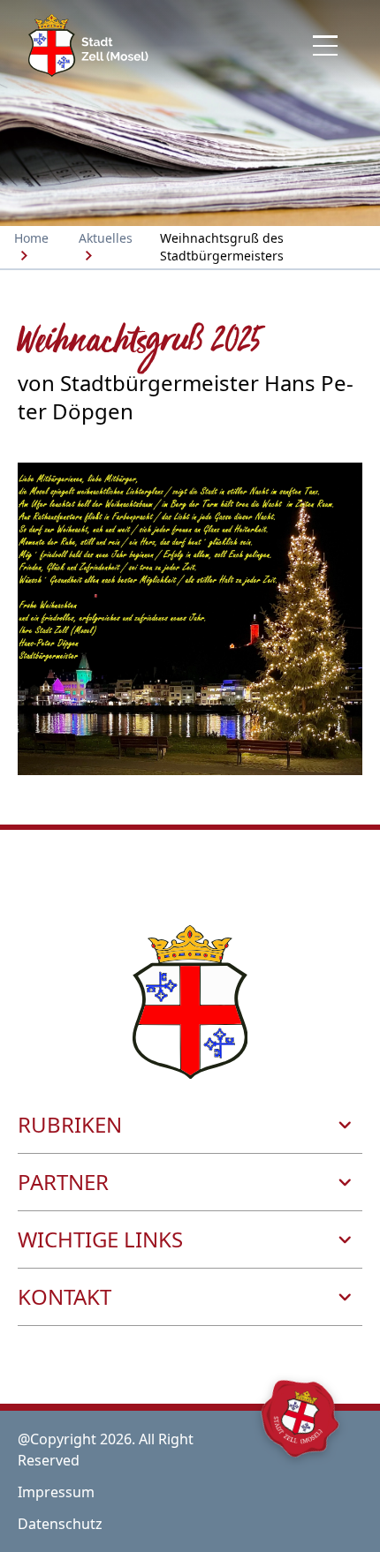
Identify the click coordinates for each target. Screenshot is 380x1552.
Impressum (56, 1492)
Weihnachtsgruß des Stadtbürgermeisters (222, 247)
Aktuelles (106, 238)
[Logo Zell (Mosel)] (88, 45)
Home (31, 238)
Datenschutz (60, 1523)
